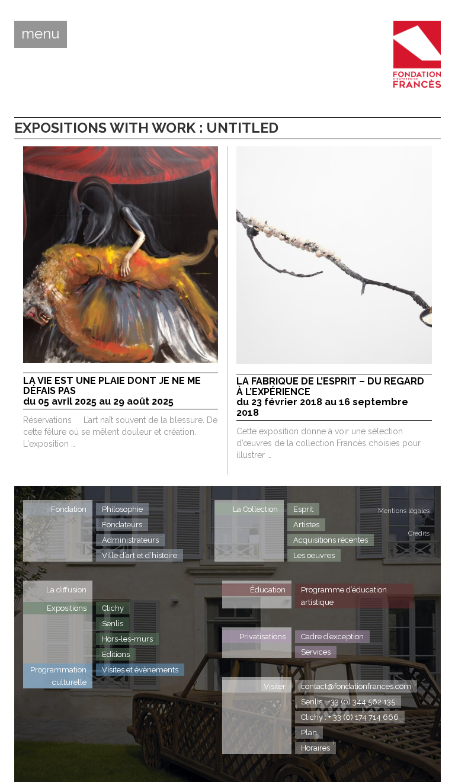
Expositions (66, 608)
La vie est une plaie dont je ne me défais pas (112, 391)
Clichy (113, 608)
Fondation (68, 509)
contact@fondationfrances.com (356, 686)
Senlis (112, 623)
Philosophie (122, 509)
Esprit (303, 509)
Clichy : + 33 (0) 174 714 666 (350, 717)
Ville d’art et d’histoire (139, 555)
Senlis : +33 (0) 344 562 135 (348, 701)
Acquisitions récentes (330, 540)
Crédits (419, 533)
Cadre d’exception (332, 636)
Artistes (306, 524)
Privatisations (262, 636)
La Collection (255, 509)
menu (40, 33)
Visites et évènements (140, 669)
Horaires (315, 747)
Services (316, 652)
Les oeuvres (314, 555)
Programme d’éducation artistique (344, 596)
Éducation (268, 589)
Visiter (275, 686)
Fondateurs (122, 524)
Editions (116, 654)
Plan (309, 732)
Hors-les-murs (127, 638)
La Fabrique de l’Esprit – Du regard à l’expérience (330, 397)
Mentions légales (404, 511)
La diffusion (66, 589)
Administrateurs (130, 540)
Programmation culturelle (58, 676)
